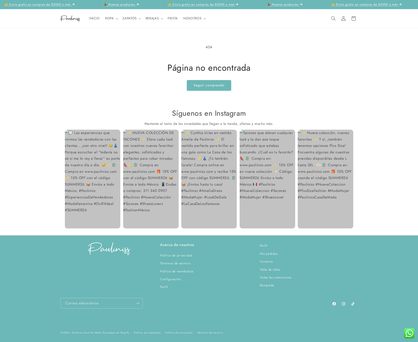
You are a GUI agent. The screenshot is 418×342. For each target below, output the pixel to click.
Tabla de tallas (270, 269)
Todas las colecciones (276, 277)
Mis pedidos (269, 253)
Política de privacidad (176, 255)
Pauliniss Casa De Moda (86, 332)
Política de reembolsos (177, 271)
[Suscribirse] (137, 303)
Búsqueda (267, 285)
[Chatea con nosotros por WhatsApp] (409, 333)
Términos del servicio (210, 332)
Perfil (164, 287)
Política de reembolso (147, 332)
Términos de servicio (175, 263)
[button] (111, 18)
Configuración (170, 279)
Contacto (266, 261)
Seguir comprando (209, 85)
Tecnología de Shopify (115, 332)
